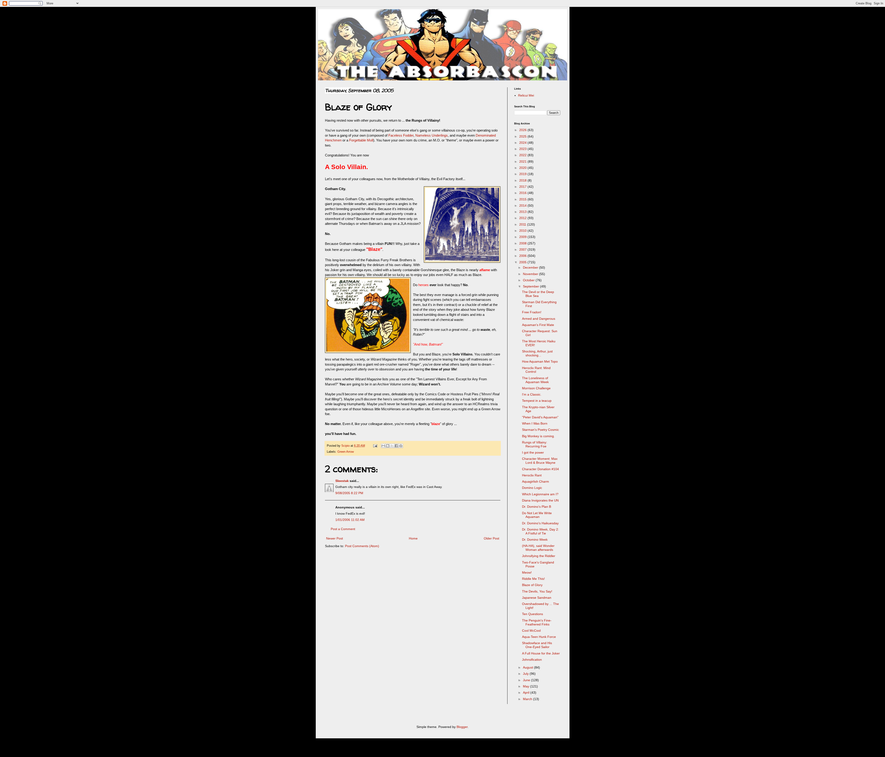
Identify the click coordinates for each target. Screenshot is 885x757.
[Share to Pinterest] (400, 445)
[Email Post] (375, 445)
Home (413, 538)
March (528, 699)
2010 (523, 230)
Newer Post (334, 538)
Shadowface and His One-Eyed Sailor (537, 645)
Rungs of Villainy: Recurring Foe (534, 444)
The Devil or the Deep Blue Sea (538, 294)
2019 (523, 174)
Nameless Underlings (431, 135)
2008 (523, 243)
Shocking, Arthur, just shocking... (537, 353)
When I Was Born (534, 423)
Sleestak (342, 481)
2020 (523, 168)
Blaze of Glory (532, 585)
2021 (523, 161)
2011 (523, 224)
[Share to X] (392, 445)
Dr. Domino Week (535, 539)
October (529, 280)
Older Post (491, 538)
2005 (523, 262)
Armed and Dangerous (538, 318)
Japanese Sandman (536, 597)
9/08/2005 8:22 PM (349, 493)
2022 (523, 155)
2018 (523, 180)
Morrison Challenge (536, 388)
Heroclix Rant (532, 475)
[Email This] (383, 445)
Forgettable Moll (361, 140)
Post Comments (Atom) (362, 546)
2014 (523, 205)
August (528, 667)
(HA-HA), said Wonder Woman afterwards (538, 548)
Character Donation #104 (540, 469)
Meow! (527, 572)
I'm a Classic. (531, 394)
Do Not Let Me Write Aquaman (537, 515)
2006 (523, 256)
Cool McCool (531, 630)
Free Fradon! (531, 312)
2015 (523, 199)
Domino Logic (532, 488)
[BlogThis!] (387, 445)
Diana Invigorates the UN (540, 500)
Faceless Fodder (400, 135)
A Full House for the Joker (541, 653)
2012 (523, 218)
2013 (523, 212)
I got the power (533, 452)
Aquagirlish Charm (535, 481)
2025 (523, 136)
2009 (523, 237)
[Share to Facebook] (396, 445)
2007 (523, 249)
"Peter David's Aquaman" (540, 417)
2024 (523, 142)
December (531, 267)
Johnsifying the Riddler (538, 556)
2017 (523, 186)
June (527, 680)
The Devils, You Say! (537, 591)
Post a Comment (343, 529)
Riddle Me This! (533, 579)
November (531, 274)
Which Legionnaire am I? (540, 494)
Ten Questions (532, 614)
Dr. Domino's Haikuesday (540, 523)
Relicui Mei (526, 95)
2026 (523, 130)
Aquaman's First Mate (538, 325)
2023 (523, 149)
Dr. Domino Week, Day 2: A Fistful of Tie (540, 531)
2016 (523, 193)
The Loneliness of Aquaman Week (535, 380)
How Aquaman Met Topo (540, 361)
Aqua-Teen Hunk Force (539, 637)
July (526, 673)
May (526, 686)
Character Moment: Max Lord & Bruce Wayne (540, 460)
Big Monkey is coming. (538, 436)
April (526, 692)
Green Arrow (345, 451)
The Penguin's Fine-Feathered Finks (537, 622)
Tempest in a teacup (537, 400)
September (531, 286)
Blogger (462, 727)
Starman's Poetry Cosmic (540, 429)
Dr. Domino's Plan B (536, 506)
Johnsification (532, 659)
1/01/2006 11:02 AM (350, 520)
